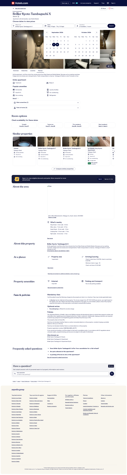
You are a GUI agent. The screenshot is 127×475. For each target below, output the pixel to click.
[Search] (112, 374)
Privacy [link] (85, 400)
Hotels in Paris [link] (15, 425)
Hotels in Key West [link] (16, 447)
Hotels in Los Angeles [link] (17, 420)
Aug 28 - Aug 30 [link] (76, 126)
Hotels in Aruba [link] (33, 398)
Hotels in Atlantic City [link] (17, 445)
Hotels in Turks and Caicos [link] (36, 400)
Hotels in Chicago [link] (16, 403)
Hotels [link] (14, 381)
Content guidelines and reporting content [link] (89, 409)
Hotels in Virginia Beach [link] (17, 453)
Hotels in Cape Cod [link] (34, 428)
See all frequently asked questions (57, 357)
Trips (103, 3)
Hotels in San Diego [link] (17, 411)
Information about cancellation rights (58, 251)
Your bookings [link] (50, 398)
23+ (111, 66)
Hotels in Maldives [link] (34, 406)
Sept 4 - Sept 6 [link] (103, 126)
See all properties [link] (20, 8)
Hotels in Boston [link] (16, 442)
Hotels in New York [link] (16, 400)
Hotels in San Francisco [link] (17, 417)
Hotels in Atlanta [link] (16, 436)
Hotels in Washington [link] (17, 431)
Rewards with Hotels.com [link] (107, 406)
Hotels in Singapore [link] (34, 403)
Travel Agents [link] (68, 407)
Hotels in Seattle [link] (16, 456)
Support (96, 3)
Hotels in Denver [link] (16, 428)
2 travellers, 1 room (85, 26)
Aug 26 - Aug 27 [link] (24, 126)
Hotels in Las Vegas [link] (16, 398)
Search (111, 26)
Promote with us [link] (69, 405)
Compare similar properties (65, 169)
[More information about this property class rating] (18, 16)
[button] (50, 41)
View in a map (52, 217)
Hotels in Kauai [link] (33, 422)
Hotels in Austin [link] (16, 434)
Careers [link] (103, 400)
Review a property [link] (52, 406)
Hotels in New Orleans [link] (17, 409)
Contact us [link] (50, 403)
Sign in (113, 3)
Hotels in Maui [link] (33, 417)
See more (50, 238)
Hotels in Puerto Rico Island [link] (36, 420)
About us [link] (103, 398)
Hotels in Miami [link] (15, 422)
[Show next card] (114, 151)
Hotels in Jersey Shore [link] (35, 414)
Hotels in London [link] (16, 450)
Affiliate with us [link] (69, 399)
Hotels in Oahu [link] (33, 425)
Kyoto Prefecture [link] (25, 381)
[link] (111, 8)
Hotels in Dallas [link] (15, 461)
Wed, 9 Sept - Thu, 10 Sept (55, 26)
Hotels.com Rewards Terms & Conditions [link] (90, 414)
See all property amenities (55, 287)
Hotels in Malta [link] (33, 411)
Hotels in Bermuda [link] (34, 409)
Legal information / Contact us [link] (91, 406)
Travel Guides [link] (104, 403)
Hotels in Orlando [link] (16, 406)
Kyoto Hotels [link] (34, 381)
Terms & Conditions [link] (88, 398)
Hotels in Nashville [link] (16, 414)
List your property (85, 3)
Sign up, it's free (109, 179)
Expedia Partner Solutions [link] (71, 402)
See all (15, 98)
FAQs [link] (48, 400)
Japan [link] (18, 381)
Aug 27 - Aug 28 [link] (50, 126)
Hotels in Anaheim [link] (16, 458)
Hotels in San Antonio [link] (17, 439)
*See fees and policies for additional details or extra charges (63, 273)
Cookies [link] (85, 403)
